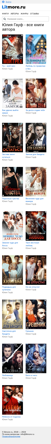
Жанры (24, 14)
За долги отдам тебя (35, 110)
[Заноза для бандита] (36, 151)
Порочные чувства (10, 198)
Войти (8, 2)
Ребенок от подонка (11, 417)
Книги (5, 14)
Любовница (7, 375)
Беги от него (31, 375)
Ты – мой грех (8, 66)
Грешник (30, 331)
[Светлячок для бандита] (12, 328)
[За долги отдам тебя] (36, 107)
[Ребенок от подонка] (12, 414)
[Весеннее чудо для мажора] (36, 196)
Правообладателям (11, 436)
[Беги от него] (36, 372)
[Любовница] (12, 372)
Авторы (15, 14)
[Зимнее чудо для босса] (12, 240)
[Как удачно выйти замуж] (12, 107)
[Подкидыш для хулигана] (12, 284)
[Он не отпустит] (36, 284)
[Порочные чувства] (12, 196)
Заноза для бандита (35, 154)
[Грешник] (36, 328)
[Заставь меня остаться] (12, 151)
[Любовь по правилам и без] (36, 63)
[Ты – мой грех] (12, 63)
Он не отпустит (33, 287)
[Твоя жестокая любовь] (36, 240)
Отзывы (34, 14)
